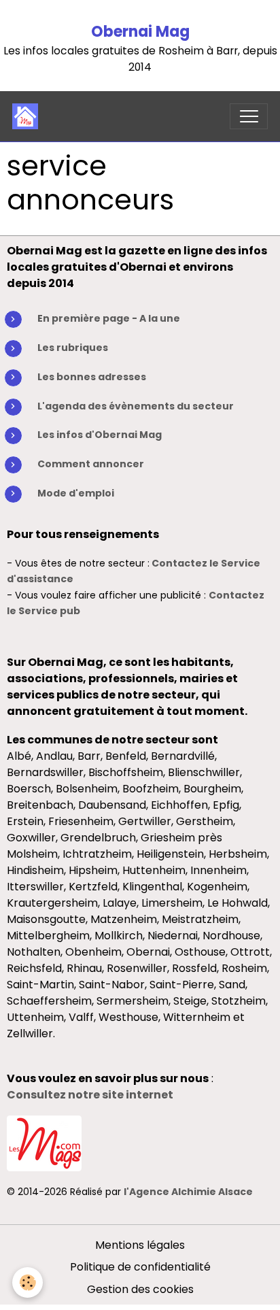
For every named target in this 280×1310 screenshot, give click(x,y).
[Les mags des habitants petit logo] (44, 1142)
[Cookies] (27, 1282)
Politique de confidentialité (140, 1267)
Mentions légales (140, 1245)
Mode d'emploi (75, 493)
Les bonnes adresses (91, 377)
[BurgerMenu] (249, 116)
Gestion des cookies (140, 1289)
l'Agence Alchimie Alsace (188, 1191)
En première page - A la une (108, 318)
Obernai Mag (140, 31)
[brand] (28, 116)
